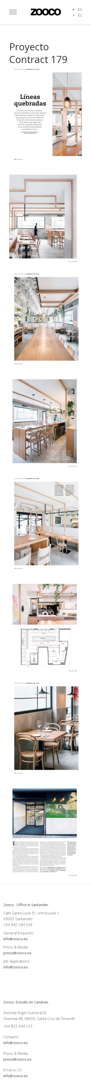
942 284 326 (22, 924)
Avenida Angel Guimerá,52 (25, 1012)
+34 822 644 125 (18, 1026)
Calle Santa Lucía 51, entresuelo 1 (31, 912)
